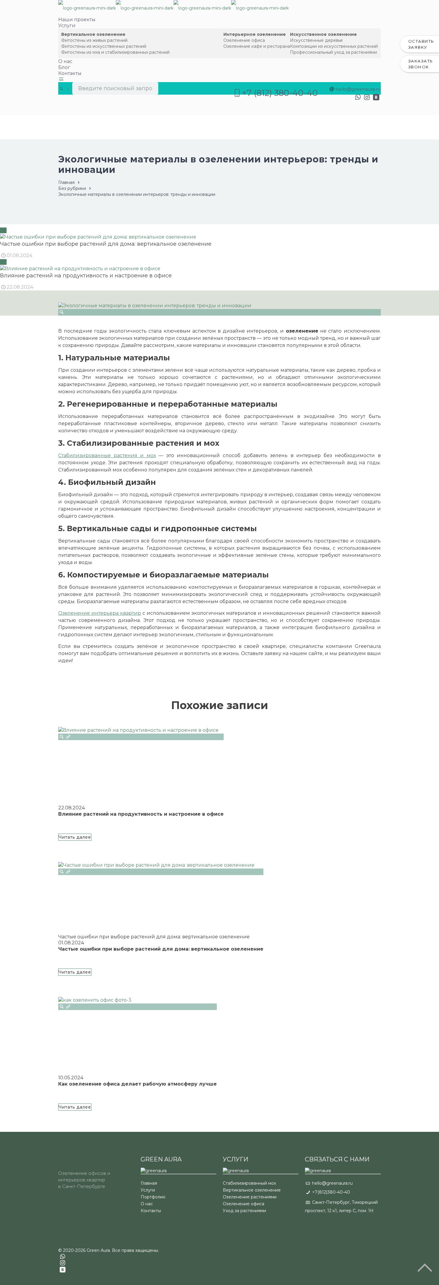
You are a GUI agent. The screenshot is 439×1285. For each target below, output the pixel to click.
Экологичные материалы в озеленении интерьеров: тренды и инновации (136, 194)
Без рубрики (72, 188)
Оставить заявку (421, 44)
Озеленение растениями (250, 1197)
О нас (147, 1203)
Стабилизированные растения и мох (107, 455)
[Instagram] (367, 97)
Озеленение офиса (243, 1203)
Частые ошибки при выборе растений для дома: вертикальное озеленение (160, 949)
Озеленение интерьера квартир (99, 613)
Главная (66, 182)
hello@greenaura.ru (358, 89)
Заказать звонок (420, 64)
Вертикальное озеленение (252, 1190)
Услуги (148, 1190)
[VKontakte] (376, 97)
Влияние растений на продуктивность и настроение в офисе (141, 814)
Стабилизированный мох (249, 1183)
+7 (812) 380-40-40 (280, 93)
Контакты (151, 1210)
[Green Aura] (173, 8)
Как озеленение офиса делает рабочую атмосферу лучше (137, 1084)
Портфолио (153, 1197)
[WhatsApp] (358, 97)
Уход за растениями (244, 1210)
